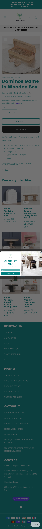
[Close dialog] (40, 252)
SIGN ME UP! (10, 273)
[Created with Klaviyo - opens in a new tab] (21, 276)
